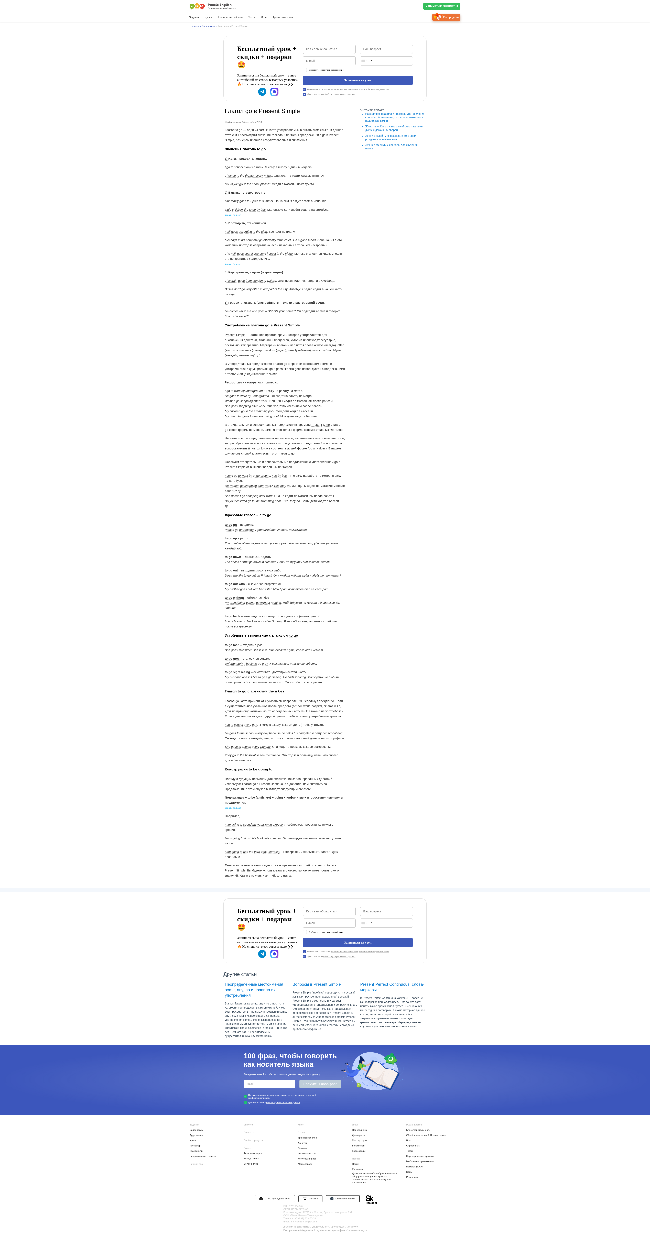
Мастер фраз (359, 1140)
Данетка (302, 1143)
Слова (301, 1132)
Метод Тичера (251, 1158)
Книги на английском (230, 17)
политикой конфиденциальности (374, 89)
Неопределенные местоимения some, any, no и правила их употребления (254, 990)
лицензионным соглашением (344, 89)
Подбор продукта (253, 1140)
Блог (408, 1140)
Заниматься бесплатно (442, 5)
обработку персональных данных (339, 94)
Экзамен (302, 1148)
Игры (264, 17)
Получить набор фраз (320, 1084)
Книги (301, 1124)
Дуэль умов (358, 1135)
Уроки (193, 1140)
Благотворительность (418, 1130)
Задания (194, 17)
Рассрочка (412, 1177)
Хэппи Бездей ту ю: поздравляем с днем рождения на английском (390, 137)
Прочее (356, 1158)
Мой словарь (305, 1164)
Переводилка (359, 1130)
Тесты (251, 17)
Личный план (197, 1164)
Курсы (208, 17)
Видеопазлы (196, 1130)
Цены (409, 1171)
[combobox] (364, 61)
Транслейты (196, 1150)
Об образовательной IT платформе (426, 1135)
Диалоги (248, 1124)
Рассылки (357, 1169)
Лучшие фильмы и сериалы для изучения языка (391, 146)
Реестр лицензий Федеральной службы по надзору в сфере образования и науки (325, 1230)
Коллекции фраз (307, 1158)
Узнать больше (233, 215)
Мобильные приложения (420, 1161)
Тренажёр (195, 1145)
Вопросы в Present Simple (316, 984)
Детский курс (251, 1163)
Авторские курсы (253, 1153)
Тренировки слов (283, 17)
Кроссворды (358, 1150)
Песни (355, 1164)
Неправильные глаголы (203, 1156)
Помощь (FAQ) (414, 1166)
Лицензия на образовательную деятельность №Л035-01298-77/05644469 (320, 1226)
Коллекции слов (307, 1153)
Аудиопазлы (196, 1135)
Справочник (412, 1145)
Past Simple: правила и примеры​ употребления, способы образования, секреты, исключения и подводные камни (395, 117)
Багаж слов (358, 1145)
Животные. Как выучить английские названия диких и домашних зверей (394, 128)
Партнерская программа (420, 1156)
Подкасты (249, 1132)
